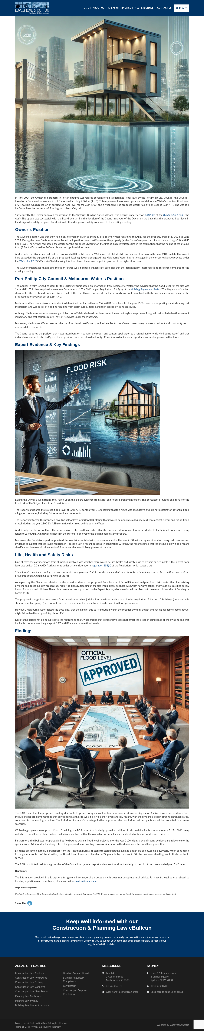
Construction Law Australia (29, 973)
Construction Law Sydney (29, 982)
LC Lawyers (38, 8)
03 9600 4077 (114, 986)
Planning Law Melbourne (28, 996)
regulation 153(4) (101, 565)
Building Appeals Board (76, 973)
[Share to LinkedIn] (29, 903)
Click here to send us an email (122, 992)
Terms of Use (22, 1027)
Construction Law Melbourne (31, 977)
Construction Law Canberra (30, 987)
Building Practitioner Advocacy (32, 1005)
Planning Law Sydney (26, 1001)
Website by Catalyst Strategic (173, 1025)
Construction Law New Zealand (32, 991)
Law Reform (69, 986)
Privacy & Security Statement (45, 1027)
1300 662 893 (159, 986)
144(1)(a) (150, 215)
